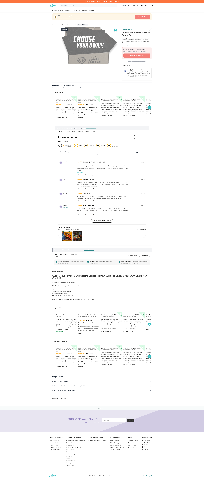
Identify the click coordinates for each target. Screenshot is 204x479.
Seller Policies (132, 445)
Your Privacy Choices (149, 476)
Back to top (102, 408)
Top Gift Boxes (54, 440)
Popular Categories (73, 437)
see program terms (132, 76)
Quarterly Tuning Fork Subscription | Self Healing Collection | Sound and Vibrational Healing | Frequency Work (111, 99)
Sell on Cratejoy (133, 5)
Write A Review (140, 137)
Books (68, 452)
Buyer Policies (132, 447)
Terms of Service (133, 440)
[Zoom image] (115, 30)
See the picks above (89, 250)
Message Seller (134, 255)
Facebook (146, 440)
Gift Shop (91, 10)
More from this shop (91, 131)
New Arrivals (76, 10)
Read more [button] (80, 172)
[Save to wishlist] (150, 29)
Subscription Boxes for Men (74, 443)
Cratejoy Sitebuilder (115, 445)
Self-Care (69, 456)
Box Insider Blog (55, 443)
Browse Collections (55, 447)
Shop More (145, 255)
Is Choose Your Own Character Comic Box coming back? (68, 386)
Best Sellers (68, 10)
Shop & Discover (56, 437)
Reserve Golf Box (61, 315)
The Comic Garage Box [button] (90, 175)
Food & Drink (70, 449)
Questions (80, 131)
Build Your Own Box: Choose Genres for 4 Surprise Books (89, 99)
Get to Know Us (116, 437)
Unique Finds (70, 465)
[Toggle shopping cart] (153, 5)
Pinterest (146, 447)
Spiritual (68, 458)
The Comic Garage (127, 29)
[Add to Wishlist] (75, 98)
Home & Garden (71, 460)
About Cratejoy (114, 440)
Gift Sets (84, 10)
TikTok (145, 449)
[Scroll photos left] (59, 236)
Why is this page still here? (60, 381)
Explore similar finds (142, 17)
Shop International (95, 437)
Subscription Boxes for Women (75, 440)
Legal (130, 437)
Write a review (139, 152)
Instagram (146, 442)
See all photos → (141, 229)
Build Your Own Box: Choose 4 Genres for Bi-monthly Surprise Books (66, 99)
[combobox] (88, 5)
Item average (68, 144)
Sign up (131, 420)
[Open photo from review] (67, 236)
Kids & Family (70, 445)
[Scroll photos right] (144, 236)
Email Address (107, 420)
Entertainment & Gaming (73, 447)
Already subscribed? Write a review (136, 61)
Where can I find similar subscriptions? (63, 390)
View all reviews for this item (101, 220)
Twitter (145, 444)
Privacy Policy (132, 443)
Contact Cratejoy (115, 449)
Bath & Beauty (70, 454)
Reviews (61, 131)
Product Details (71, 131)
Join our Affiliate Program (117, 447)
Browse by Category (57, 10)
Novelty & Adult (71, 463)
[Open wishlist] (149, 5)
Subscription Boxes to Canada (97, 440)
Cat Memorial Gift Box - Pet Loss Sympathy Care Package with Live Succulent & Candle (89, 315)
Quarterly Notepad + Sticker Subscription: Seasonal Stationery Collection (134, 99)
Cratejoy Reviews (55, 449)
